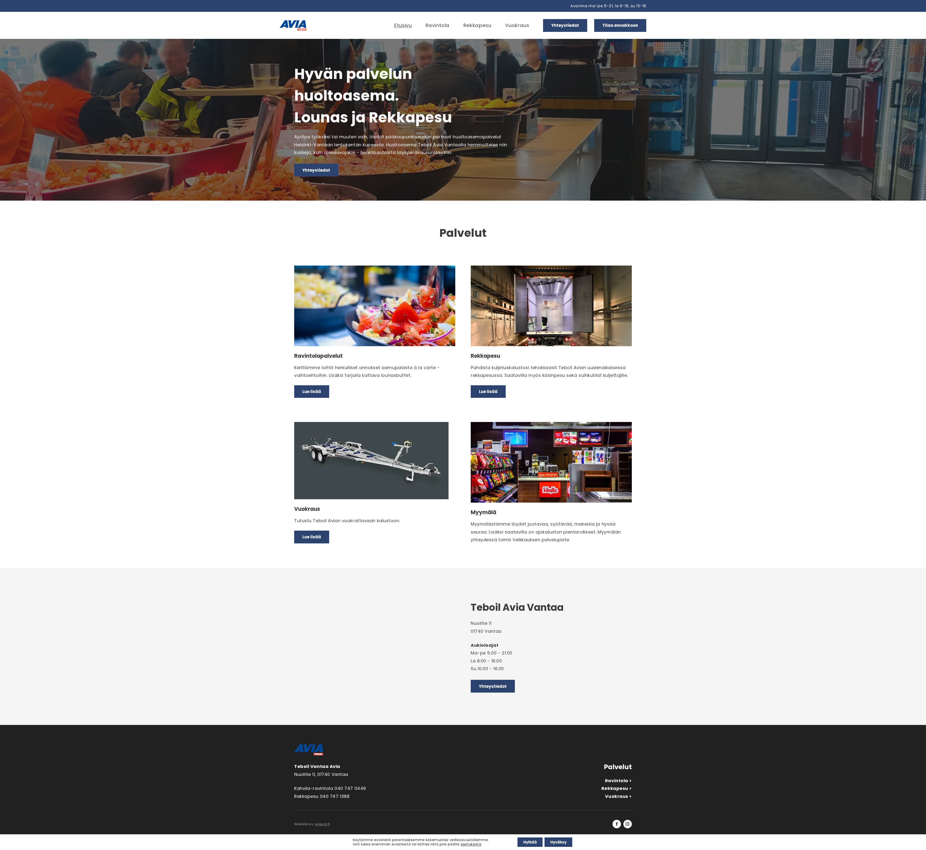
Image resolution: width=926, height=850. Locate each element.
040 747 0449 (350, 788)
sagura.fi (322, 824)
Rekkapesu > (616, 788)
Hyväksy (558, 842)
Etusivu (403, 25)
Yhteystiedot (565, 25)
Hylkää (530, 842)
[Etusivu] (293, 25)
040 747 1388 (335, 796)
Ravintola (437, 25)
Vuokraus (517, 25)
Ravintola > (618, 781)
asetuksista (471, 844)
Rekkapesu (477, 25)
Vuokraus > (618, 796)
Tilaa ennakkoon (620, 25)
